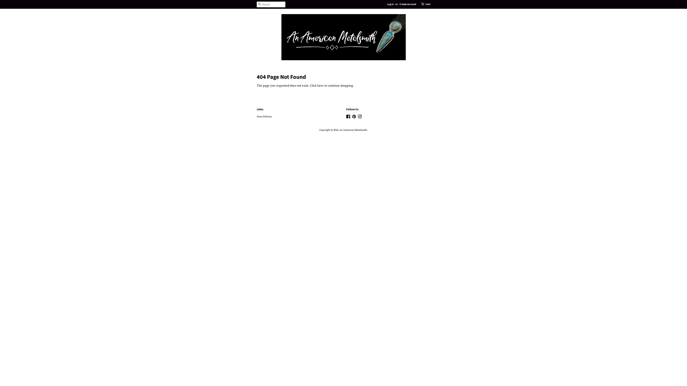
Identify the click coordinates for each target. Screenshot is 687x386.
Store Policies (264, 116)
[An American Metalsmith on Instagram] (360, 117)
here (320, 85)
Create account (407, 4)
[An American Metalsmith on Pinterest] (354, 117)
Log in (390, 4)
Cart (428, 4)
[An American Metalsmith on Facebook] (348, 117)
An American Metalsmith (353, 130)
